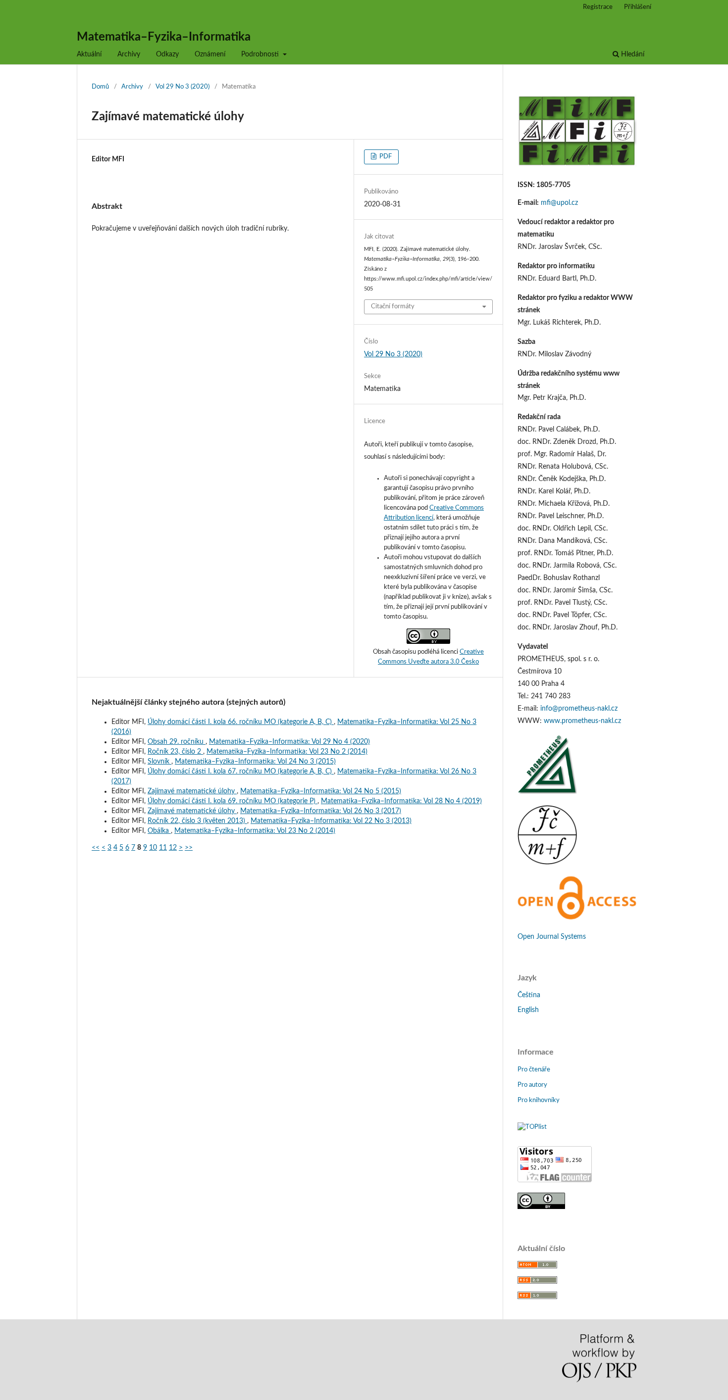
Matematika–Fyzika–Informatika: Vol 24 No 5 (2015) (320, 791)
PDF (385, 156)
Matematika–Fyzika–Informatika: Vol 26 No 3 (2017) (320, 811)
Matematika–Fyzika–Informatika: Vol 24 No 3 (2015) (255, 761)
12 (173, 847)
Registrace (598, 7)
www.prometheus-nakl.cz (582, 721)
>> (189, 847)
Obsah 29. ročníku (177, 741)
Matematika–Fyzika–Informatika (164, 37)
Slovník (159, 761)
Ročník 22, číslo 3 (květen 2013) (197, 821)
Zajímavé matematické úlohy (192, 791)
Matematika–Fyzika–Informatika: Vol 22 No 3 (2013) (331, 821)
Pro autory (532, 1085)
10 (153, 847)
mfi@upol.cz (559, 202)
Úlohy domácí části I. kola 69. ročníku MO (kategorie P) (232, 801)
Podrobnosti (261, 54)
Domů (100, 87)
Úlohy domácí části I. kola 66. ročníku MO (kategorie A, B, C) (241, 722)
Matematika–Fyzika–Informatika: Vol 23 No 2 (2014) (287, 751)
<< (96, 847)
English (528, 1010)
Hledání (631, 54)
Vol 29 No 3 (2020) (182, 87)
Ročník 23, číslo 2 (175, 751)
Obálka (159, 830)
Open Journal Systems (552, 936)
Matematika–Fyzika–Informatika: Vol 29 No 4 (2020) (289, 741)
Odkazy (167, 54)
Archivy (128, 54)
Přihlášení (637, 7)
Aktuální (89, 54)
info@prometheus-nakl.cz (579, 708)
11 (163, 847)
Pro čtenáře (534, 1069)
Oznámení (210, 54)
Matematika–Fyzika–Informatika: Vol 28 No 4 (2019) (401, 801)
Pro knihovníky (539, 1100)
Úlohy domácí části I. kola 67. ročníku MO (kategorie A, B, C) (241, 771)
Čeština (529, 995)
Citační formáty (393, 306)
